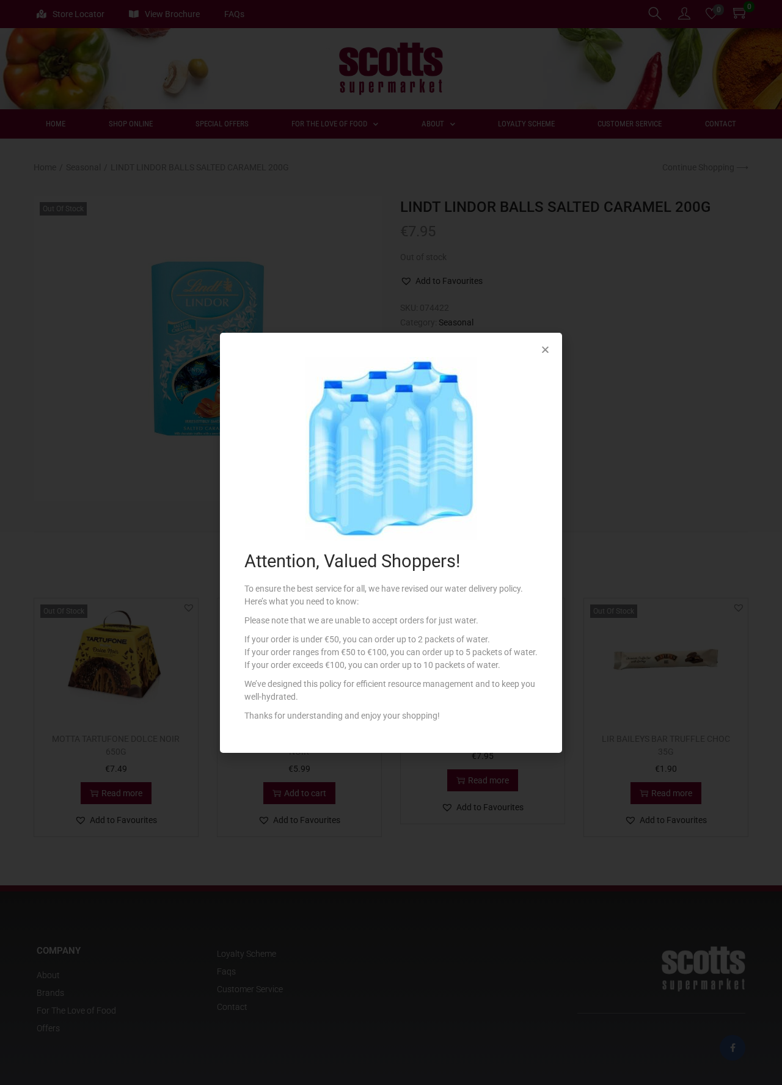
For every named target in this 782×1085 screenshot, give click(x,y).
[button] (545, 349)
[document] (391, 542)
